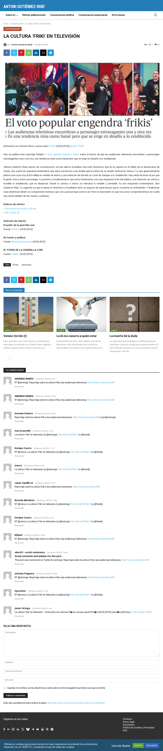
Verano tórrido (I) (15, 336)
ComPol (8, 330)
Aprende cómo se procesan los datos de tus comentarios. (76, 703)
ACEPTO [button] (138, 745)
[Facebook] (7, 53)
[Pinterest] (21, 53)
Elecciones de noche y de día (21, 208)
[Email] (43, 53)
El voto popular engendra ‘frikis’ (62, 154)
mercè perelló (23, 430)
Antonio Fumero (24, 413)
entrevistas (26, 265)
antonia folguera (24, 573)
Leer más (116, 745)
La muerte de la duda (123, 336)
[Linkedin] (36, 53)
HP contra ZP (13, 212)
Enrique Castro (23, 448)
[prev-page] (5, 358)
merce (18, 465)
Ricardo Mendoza (24, 500)
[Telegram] (50, 53)
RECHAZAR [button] (152, 745)
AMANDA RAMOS (24, 378)
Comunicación (16, 23)
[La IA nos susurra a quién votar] (81, 314)
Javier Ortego (22, 608)
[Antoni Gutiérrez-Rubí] (6, 44)
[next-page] (11, 358)
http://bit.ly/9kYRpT (67, 434)
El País (52, 146)
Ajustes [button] (126, 745)
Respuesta (19, 387)
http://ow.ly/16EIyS (142, 612)
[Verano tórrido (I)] (28, 314)
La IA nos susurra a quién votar (77, 336)
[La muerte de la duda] (134, 314)
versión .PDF (76, 146)
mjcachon (20, 590)
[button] (155, 15)
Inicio (6, 23)
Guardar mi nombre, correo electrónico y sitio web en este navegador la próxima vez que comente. (56, 688)
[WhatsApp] (28, 53)
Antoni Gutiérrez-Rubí (22, 44)
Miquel (18, 534)
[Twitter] (14, 53)
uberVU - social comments (30, 552)
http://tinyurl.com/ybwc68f (101, 382)
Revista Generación (22, 241)
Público (15, 229)
